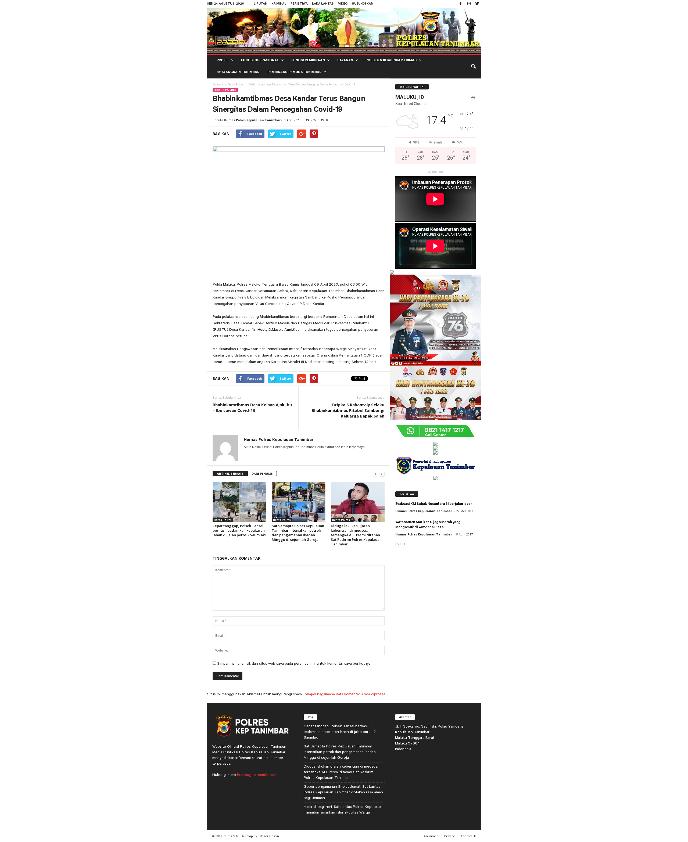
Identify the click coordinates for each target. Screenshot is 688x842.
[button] (473, 67)
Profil (223, 61)
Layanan (345, 61)
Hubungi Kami (363, 4)
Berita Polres (235, 84)
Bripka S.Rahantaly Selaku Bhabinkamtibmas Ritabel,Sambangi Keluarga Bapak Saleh (347, 410)
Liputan (260, 4)
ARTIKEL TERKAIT (230, 474)
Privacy (449, 836)
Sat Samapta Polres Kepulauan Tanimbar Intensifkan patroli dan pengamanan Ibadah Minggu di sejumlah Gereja (298, 532)
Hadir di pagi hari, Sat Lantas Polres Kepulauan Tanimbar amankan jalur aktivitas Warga (343, 809)
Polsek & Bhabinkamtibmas (391, 61)
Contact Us (468, 836)
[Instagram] (469, 4)
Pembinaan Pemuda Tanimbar (294, 72)
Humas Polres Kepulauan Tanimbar (252, 120)
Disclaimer (430, 836)
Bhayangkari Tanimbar (238, 72)
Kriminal (278, 4)
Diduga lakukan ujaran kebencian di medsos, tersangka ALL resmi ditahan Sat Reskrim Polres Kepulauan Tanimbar (356, 534)
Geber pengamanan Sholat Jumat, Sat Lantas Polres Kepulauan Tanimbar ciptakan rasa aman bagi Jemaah (343, 792)
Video (342, 4)
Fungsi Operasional (260, 61)
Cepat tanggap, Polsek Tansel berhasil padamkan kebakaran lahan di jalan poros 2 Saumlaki (239, 530)
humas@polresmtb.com (256, 774)
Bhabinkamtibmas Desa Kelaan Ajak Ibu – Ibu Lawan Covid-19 (252, 407)
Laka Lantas (323, 4)
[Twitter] (477, 4)
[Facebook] (460, 4)
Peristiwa (299, 4)
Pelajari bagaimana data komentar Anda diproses (345, 694)
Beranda (218, 84)
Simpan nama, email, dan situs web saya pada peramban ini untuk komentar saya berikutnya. (294, 663)
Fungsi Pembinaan (308, 61)
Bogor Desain (269, 836)
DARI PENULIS (262, 474)
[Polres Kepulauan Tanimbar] (344, 31)
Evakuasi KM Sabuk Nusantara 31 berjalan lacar (433, 504)
